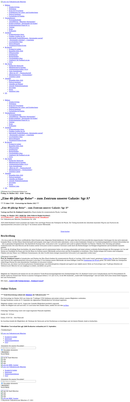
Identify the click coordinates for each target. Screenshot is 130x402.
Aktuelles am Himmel (16, 84)
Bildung (7, 5)
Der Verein (8, 64)
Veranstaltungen (10, 18)
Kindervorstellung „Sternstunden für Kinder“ (23, 23)
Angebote (8, 33)
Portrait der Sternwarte (16, 66)
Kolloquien (12, 31)
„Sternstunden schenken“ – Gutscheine (21, 40)
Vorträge (11, 27)
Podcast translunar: (15, 14)
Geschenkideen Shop (16, 42)
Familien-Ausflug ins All (17, 36)
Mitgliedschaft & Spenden (17, 67)
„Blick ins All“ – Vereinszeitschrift (20, 73)
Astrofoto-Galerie (14, 77)
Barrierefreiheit (14, 56)
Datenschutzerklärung (12, 340)
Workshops (12, 9)
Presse (11, 89)
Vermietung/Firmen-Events (17, 45)
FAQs (11, 62)
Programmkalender (15, 20)
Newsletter (12, 88)
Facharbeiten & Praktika (16, 16)
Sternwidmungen (14, 44)
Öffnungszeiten (14, 53)
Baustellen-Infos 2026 (16, 51)
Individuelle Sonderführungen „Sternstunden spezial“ (26, 38)
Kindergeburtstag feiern (16, 34)
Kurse (11, 29)
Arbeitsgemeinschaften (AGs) (18, 69)
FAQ (6, 342)
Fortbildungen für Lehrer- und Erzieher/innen (23, 12)
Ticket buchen (65, 231)
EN (6, 93)
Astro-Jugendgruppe (15, 71)
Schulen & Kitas (14, 7)
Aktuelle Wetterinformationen (18, 86)
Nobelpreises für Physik (91, 260)
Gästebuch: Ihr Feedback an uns (19, 60)
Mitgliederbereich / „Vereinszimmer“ (20, 75)
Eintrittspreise (13, 55)
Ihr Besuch (8, 47)
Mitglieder (29, 295)
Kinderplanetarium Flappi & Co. (19, 25)
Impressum (8, 339)
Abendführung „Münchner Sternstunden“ (22, 22)
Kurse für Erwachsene (16, 11)
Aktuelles (8, 78)
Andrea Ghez (107, 258)
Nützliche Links (14, 91)
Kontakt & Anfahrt (15, 49)
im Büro (66, 305)
